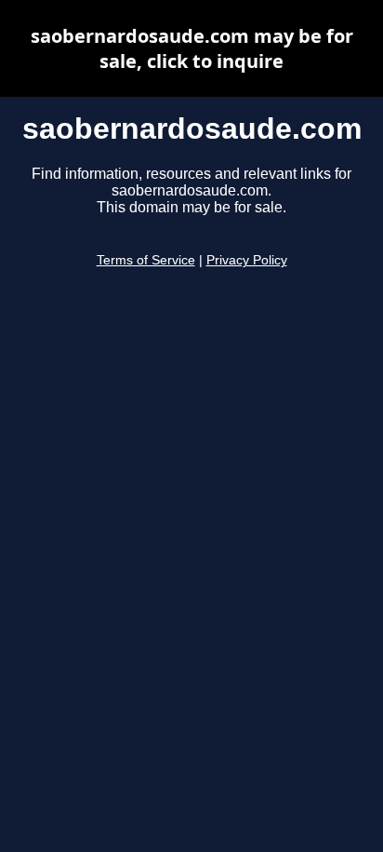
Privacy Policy (246, 260)
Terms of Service (146, 260)
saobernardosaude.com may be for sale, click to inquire (192, 48)
